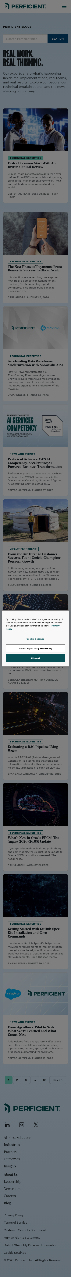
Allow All (35, 658)
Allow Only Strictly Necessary (35, 648)
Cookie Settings (35, 638)
